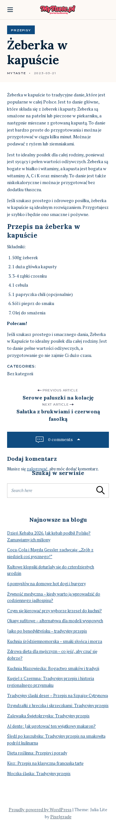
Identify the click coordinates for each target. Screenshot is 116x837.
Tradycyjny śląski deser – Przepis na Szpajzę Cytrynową (57, 695)
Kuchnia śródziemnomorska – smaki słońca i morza (54, 641)
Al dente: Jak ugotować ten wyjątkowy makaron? (51, 726)
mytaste (16, 73)
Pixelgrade (61, 817)
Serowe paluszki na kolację (58, 397)
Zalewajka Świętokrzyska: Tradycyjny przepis (48, 716)
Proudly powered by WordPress (40, 809)
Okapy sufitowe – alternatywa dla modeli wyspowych (55, 621)
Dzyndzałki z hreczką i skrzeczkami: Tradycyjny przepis (58, 705)
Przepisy (21, 30)
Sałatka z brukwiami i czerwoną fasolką (58, 415)
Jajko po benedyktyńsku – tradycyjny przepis (47, 631)
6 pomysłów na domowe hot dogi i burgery (46, 583)
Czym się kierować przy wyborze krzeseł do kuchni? (54, 611)
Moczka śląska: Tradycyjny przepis (39, 773)
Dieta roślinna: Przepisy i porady (37, 753)
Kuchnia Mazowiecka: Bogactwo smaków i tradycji (53, 668)
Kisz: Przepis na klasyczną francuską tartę (45, 763)
